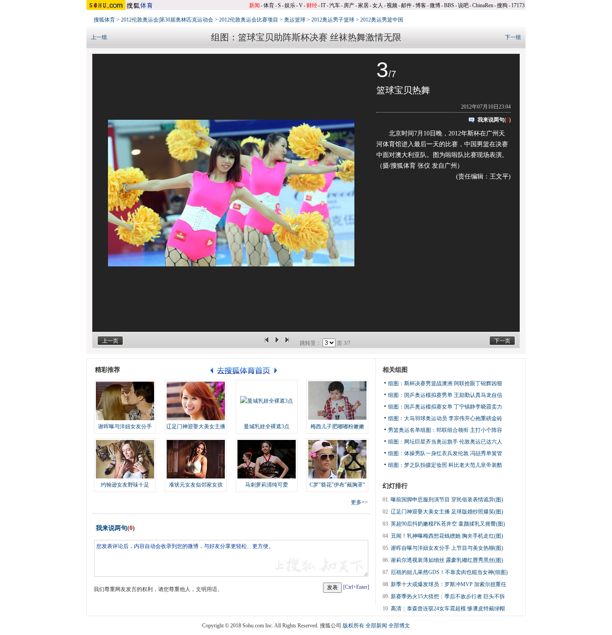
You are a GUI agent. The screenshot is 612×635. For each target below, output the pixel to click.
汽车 (334, 5)
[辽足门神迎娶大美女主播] (195, 401)
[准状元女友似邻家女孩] (195, 459)
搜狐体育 (104, 20)
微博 (435, 5)
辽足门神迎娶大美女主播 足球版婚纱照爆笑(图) (447, 512)
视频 (392, 5)
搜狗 (502, 5)
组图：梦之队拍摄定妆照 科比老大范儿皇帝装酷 (445, 465)
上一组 (99, 37)
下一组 (513, 37)
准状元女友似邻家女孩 (196, 485)
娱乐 (289, 5)
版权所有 (353, 625)
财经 (311, 5)
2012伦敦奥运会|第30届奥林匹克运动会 (167, 20)
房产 (349, 5)
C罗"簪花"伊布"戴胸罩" (337, 485)
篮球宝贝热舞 (403, 90)
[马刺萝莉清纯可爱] (266, 459)
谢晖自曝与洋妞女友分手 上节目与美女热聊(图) (447, 548)
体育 (268, 5)
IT (323, 5)
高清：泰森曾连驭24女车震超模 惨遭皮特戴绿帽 (448, 608)
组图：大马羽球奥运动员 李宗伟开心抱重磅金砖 (445, 418)
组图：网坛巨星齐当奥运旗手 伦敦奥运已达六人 (445, 442)
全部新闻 (376, 625)
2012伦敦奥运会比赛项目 (248, 20)
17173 (518, 5)
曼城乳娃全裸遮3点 (266, 426)
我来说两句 (491, 120)
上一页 (110, 341)
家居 (363, 5)
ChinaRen (482, 5)
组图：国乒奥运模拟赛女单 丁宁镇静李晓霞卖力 (445, 407)
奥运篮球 (295, 20)
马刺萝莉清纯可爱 (266, 485)
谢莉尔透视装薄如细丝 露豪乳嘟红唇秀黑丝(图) (447, 560)
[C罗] (337, 459)
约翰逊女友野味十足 (125, 485)
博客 (420, 5)
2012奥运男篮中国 (381, 20)
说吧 (463, 5)
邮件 (406, 5)
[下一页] (287, 343)
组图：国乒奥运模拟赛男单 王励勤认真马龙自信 (445, 395)
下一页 (502, 341)
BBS (449, 5)
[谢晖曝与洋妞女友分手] (125, 401)
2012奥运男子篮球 (332, 20)
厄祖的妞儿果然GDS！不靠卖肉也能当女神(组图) (449, 572)
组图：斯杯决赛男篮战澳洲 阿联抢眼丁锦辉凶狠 (445, 383)
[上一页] (266, 343)
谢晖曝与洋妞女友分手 (125, 426)
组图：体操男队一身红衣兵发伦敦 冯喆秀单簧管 (445, 453)
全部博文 (399, 625)
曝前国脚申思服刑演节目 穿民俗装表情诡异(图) (447, 499)
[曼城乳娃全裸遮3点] (266, 401)
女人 (377, 5)
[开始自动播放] (276, 343)
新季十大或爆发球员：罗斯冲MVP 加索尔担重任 (448, 584)
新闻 (254, 5)
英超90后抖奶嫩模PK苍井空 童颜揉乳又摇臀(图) (448, 524)
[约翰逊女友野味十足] (125, 459)
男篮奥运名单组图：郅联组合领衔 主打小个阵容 (445, 430)
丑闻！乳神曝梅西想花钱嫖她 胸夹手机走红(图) (447, 536)
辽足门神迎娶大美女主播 (195, 426)
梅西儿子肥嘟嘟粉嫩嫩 (337, 426)
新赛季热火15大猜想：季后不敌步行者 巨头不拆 (448, 596)
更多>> (359, 502)
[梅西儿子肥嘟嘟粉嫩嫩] (337, 401)
